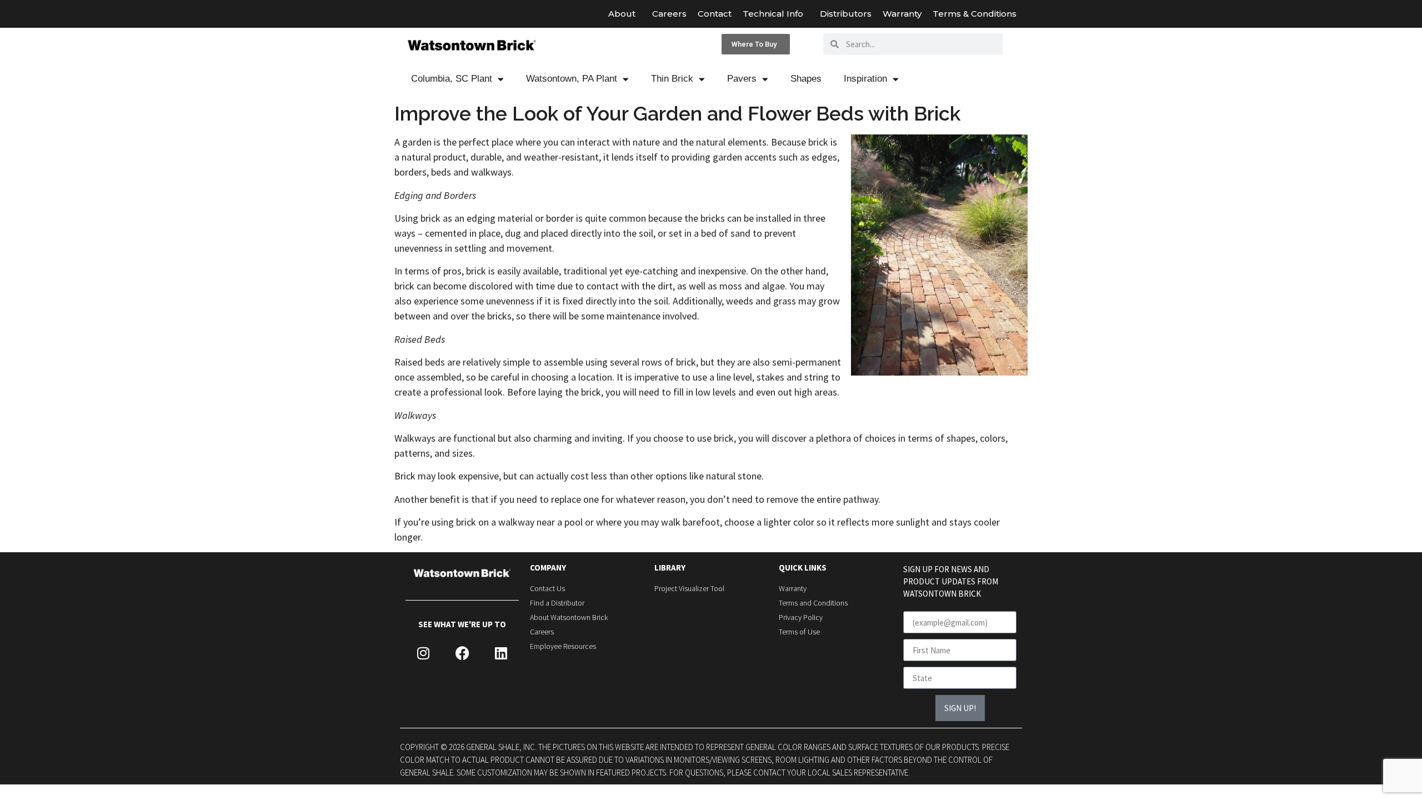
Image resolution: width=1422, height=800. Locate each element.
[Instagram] (423, 653)
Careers (669, 13)
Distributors (846, 13)
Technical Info (773, 13)
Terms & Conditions (975, 13)
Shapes (806, 78)
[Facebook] (462, 653)
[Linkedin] (501, 653)
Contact (715, 13)
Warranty (902, 13)
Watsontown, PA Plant (571, 78)
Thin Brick (672, 78)
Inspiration (865, 78)
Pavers (742, 78)
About (621, 13)
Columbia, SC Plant (451, 78)
